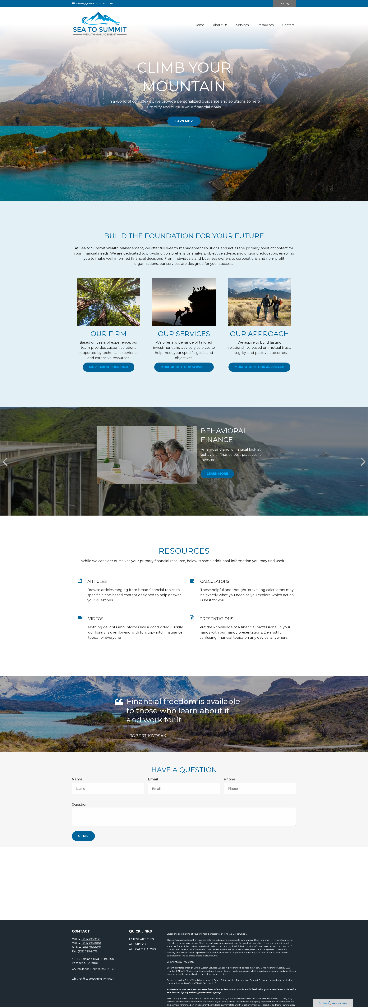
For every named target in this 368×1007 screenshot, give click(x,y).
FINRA (179, 971)
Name (77, 779)
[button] (199, 25)
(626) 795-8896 (91, 943)
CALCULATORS (214, 581)
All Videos (137, 944)
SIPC (186, 971)
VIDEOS (96, 618)
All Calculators (142, 949)
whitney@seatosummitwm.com (94, 3)
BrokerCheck (239, 933)
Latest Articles (141, 939)
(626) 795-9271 (90, 939)
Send (83, 836)
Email (153, 779)
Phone (229, 779)
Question (80, 804)
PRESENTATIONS (216, 618)
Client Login (284, 3)
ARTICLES (97, 581)
